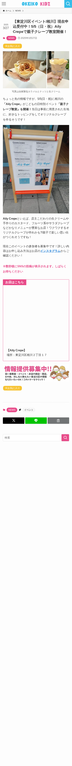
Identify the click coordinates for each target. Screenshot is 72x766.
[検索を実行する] (65, 437)
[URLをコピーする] (58, 420)
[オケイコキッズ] (36, 4)
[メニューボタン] (4, 4)
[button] (13, 420)
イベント (28, 410)
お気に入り (13, 46)
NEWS (11, 38)
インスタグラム (50, 250)
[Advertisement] (36, 482)
